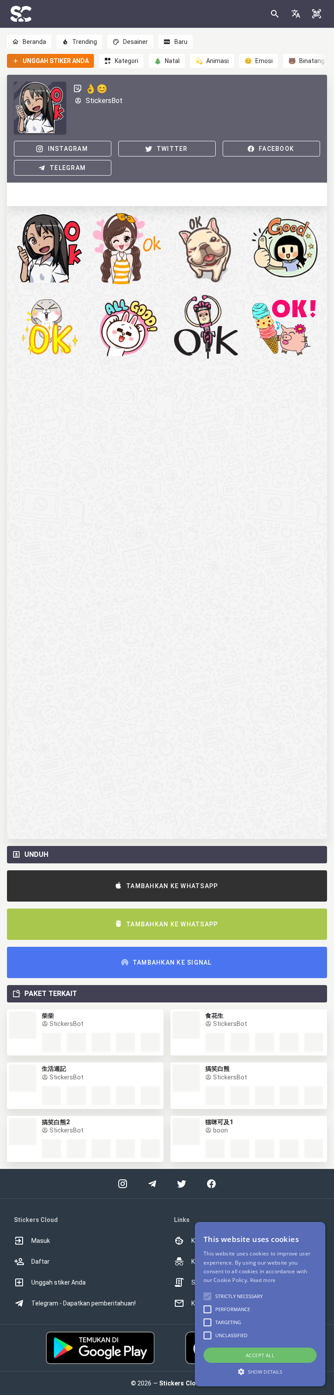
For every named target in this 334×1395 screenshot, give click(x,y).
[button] (295, 13)
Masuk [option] (40, 1240)
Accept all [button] (260, 1355)
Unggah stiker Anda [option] (58, 1282)
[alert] (260, 1304)
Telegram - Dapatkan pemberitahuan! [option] (83, 1303)
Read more (263, 1280)
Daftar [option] (40, 1261)
